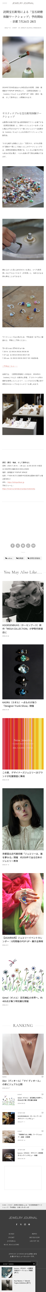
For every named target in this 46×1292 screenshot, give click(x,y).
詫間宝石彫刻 (34, 558)
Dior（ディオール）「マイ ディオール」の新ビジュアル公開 (22, 1082)
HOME (4, 1205)
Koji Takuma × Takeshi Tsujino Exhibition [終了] (22, 1282)
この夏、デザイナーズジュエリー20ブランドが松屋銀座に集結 (22, 774)
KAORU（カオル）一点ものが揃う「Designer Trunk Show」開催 (19, 704)
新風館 (20, 558)
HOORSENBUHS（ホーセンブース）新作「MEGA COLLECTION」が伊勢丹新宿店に (22, 628)
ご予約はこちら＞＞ (10, 366)
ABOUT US (34, 1241)
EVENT (15, 28)
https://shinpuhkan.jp (16, 482)
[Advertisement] (23, 523)
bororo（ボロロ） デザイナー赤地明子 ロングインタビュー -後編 (30, 1154)
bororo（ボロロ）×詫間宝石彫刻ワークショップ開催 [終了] (23, 1270)
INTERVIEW (21, 1113)
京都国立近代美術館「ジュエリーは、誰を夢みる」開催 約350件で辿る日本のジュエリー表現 (22, 857)
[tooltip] (12, 546)
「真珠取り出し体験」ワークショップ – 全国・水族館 (30, 1135)
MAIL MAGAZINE (11, 1245)
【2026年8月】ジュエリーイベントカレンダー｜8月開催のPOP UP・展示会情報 (22, 939)
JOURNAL (11, 1241)
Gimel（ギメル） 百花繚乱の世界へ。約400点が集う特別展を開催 (22, 999)
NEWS (4, 1077)
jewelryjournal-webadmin (31, 28)
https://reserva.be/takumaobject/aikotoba (18, 489)
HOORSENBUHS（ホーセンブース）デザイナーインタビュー (30, 1117)
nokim (9, 558)
